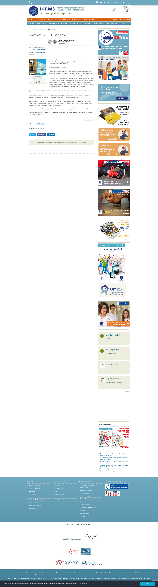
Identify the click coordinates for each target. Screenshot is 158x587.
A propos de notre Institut (35, 485)
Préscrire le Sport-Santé (60, 488)
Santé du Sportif (41, 23)
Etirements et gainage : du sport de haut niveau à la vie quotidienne (114, 462)
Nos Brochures (105, 424)
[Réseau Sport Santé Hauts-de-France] (74, 554)
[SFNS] (86, 554)
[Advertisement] (114, 407)
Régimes (82, 516)
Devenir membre (33, 494)
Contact (116, 19)
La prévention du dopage (107, 471)
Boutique (58, 19)
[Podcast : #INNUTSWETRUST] (114, 141)
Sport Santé (31, 23)
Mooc (50, 19)
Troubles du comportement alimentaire (89, 496)
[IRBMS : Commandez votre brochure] (114, 448)
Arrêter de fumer (84, 499)
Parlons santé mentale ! (60, 497)
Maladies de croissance (86, 490)
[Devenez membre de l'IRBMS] (114, 101)
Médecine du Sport (38, 29)
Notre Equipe (32, 491)
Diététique (87, 23)
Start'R (85, 19)
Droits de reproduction (89, 120)
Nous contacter (32, 508)
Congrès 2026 (42, 19)
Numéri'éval (77, 19)
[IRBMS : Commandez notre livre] (114, 125)
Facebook (41, 134)
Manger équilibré (84, 513)
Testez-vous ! (57, 502)
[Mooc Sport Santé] (114, 327)
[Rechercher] (30, 4)
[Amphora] (68, 565)
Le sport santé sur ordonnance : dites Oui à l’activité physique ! (112, 454)
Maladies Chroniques (59, 494)
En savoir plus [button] (82, 583)
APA (55, 491)
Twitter (32, 134)
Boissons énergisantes (85, 501)
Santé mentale (98, 23)
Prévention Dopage (111, 23)
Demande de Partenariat (35, 505)
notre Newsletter (40, 124)
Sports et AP (64, 23)
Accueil (31, 29)
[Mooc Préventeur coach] (114, 185)
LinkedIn (51, 134)
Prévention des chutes (60, 500)
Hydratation (83, 510)
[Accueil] (28, 19)
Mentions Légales (33, 502)
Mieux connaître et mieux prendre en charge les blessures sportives (114, 458)
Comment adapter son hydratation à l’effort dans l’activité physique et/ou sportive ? (114, 466)
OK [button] (148, 583)
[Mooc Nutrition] (114, 215)
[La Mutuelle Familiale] (92, 565)
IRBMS (33, 19)
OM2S (92, 19)
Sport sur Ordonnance (75, 23)
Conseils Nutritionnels (85, 504)
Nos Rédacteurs (33, 497)
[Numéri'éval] (111, 281)
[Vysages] (91, 539)
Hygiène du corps (84, 493)
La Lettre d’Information (34, 488)
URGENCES (124, 23)
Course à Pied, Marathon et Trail (88, 507)
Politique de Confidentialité (35, 500)
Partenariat (67, 19)
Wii (36, 54)
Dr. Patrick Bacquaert (40, 49)
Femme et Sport (54, 23)
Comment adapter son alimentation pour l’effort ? (114, 469)
